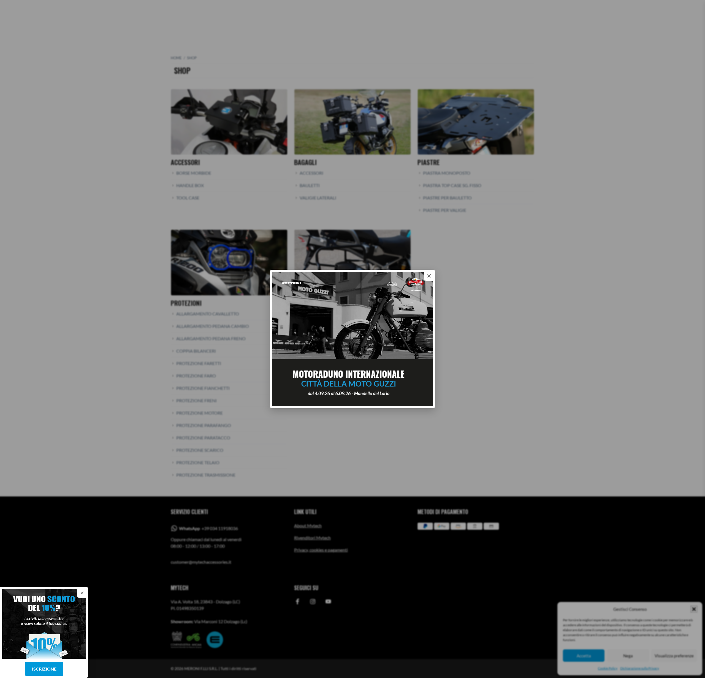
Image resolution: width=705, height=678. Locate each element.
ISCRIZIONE (44, 668)
